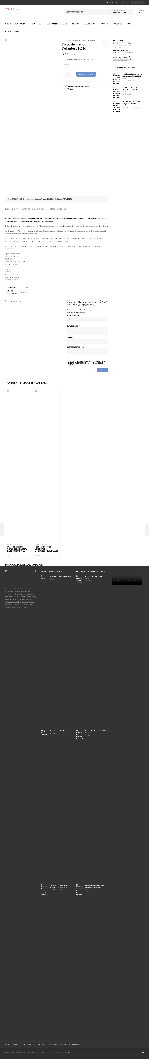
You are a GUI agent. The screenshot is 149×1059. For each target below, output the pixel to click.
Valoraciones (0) (57, 208)
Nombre (70, 338)
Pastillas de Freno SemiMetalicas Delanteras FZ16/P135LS (46, 548)
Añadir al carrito (86, 74)
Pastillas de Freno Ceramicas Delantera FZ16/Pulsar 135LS (17, 548)
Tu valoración (73, 326)
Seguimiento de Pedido (57, 1044)
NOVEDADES (51, 199)
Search (102, 11)
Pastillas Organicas (14, 544)
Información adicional (33, 208)
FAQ (23, 1044)
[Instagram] (138, 2)
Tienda (15, 1044)
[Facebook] (135, 2)
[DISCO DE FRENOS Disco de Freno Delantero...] (147, 529)
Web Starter (65, 1052)
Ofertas (59, 199)
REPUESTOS (67, 199)
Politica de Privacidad (36, 1044)
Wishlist (124, 2)
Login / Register (112, 2)
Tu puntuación (73, 316)
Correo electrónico (76, 347)
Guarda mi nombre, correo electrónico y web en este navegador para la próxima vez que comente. (86, 363)
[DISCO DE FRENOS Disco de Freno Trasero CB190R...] (2, 529)
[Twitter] (132, 2)
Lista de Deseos (75, 1044)
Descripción (11, 208)
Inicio (7, 1044)
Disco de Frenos (40, 199)
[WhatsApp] (142, 2)
